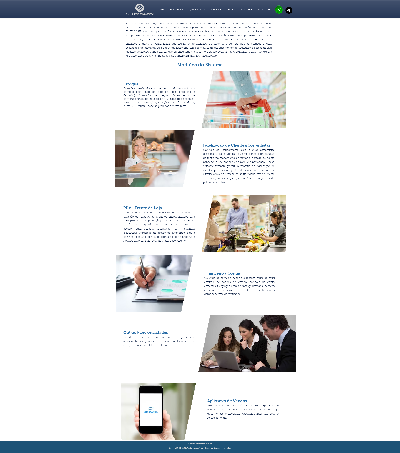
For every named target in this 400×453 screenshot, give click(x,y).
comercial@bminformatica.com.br (196, 56)
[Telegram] (288, 10)
